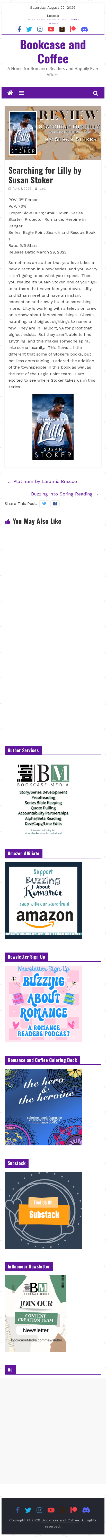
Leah (43, 188)
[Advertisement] (53, 1431)
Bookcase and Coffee (53, 51)
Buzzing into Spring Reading (65, 493)
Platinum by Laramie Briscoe (42, 481)
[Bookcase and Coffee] (10, 93)
